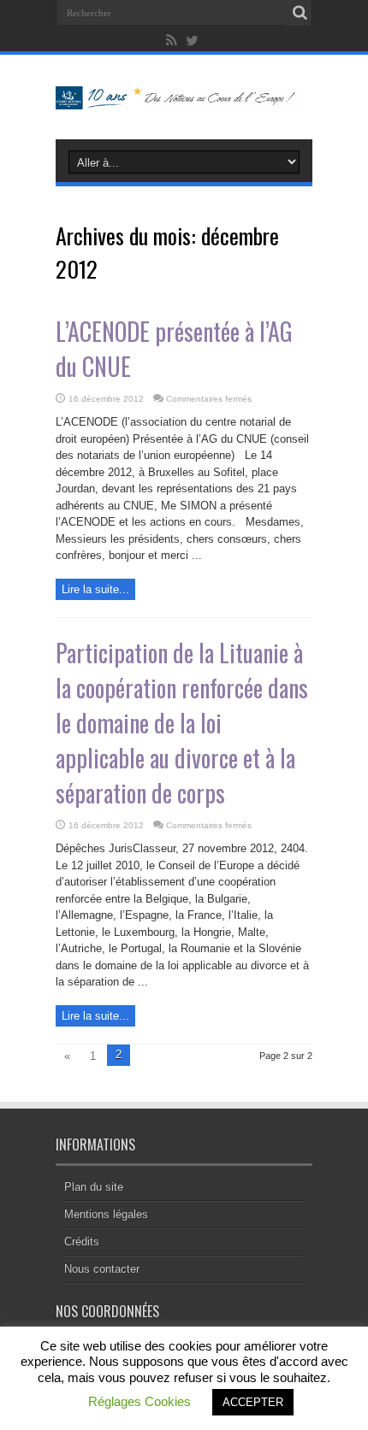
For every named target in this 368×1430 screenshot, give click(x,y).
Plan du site (93, 1186)
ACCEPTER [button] (253, 1402)
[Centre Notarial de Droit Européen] (184, 96)
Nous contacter (101, 1268)
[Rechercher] (299, 13)
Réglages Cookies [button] (139, 1401)
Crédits (81, 1241)
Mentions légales (106, 1214)
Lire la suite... (95, 589)
